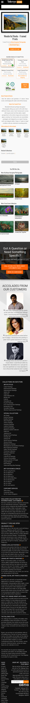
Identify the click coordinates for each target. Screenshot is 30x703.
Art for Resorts (8, 481)
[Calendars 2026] (13, 526)
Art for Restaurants (9, 480)
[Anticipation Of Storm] (7, 179)
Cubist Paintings (8, 387)
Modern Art (7, 397)
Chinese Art (7, 438)
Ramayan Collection (9, 453)
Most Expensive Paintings (11, 447)
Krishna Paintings (8, 417)
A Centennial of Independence (18, 217)
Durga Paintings (8, 462)
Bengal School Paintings (10, 435)
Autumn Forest (18, 198)
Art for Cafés (7, 483)
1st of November (4, 215)
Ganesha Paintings (9, 424)
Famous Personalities (10, 458)
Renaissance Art (8, 406)
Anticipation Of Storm (5, 185)
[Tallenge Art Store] (15, 2)
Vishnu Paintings (8, 422)
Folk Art (6, 399)
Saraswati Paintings (9, 428)
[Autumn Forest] (21, 192)
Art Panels (6, 415)
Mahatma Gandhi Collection (11, 429)
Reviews (3, 677)
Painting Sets (7, 454)
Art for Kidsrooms (9, 476)
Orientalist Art (7, 401)
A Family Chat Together (20, 232)
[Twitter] (20, 685)
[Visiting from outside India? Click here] (22, 501)
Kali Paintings (7, 463)
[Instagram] (25, 685)
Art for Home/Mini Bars (10, 478)
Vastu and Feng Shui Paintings (12, 465)
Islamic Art (7, 392)
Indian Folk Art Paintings (10, 449)
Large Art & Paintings (9, 456)
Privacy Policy (5, 686)
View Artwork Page (14, 45)
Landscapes (10, 153)
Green (3, 153)
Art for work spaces (9, 485)
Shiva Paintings (8, 421)
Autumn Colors (3, 198)
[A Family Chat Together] (21, 226)
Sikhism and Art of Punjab (11, 460)
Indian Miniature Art (9, 395)
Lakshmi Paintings (9, 426)
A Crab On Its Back (4, 234)
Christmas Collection (9, 451)
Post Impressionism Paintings (12, 404)
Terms (3, 680)
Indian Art (6, 394)
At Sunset (17, 184)
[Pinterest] (28, 685)
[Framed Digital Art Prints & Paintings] (1, 577)
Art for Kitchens (8, 474)
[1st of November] (7, 209)
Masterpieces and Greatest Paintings (14, 446)
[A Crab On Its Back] (7, 226)
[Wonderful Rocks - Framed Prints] (15, 22)
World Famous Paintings (10, 440)
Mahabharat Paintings (10, 444)
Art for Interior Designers (10, 494)
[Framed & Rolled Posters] (20, 545)
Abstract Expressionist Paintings (13, 410)
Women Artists (8, 442)
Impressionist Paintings (10, 390)
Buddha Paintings (8, 419)
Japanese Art (7, 433)
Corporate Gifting (8, 492)
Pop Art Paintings (8, 403)
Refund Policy (5, 679)
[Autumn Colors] (7, 192)
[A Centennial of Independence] (21, 210)
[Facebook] (23, 685)
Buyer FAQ (4, 675)
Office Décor (7, 490)
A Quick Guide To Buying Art (4, 668)
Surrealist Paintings (9, 408)
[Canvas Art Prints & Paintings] (23, 558)
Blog (2, 695)
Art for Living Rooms (9, 471)
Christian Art (7, 437)
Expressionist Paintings (10, 388)
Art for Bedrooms (9, 472)
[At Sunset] (21, 178)
